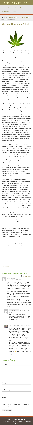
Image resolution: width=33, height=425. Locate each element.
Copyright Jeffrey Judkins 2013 (16, 419)
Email (6, 390)
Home (3, 8)
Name (6, 383)
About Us (22, 8)
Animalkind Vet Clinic (14, 3)
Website (4, 397)
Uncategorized (25, 17)
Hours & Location (12, 8)
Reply (8, 306)
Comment (4, 364)
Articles (14, 11)
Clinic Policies (5, 11)
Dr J (10, 310)
